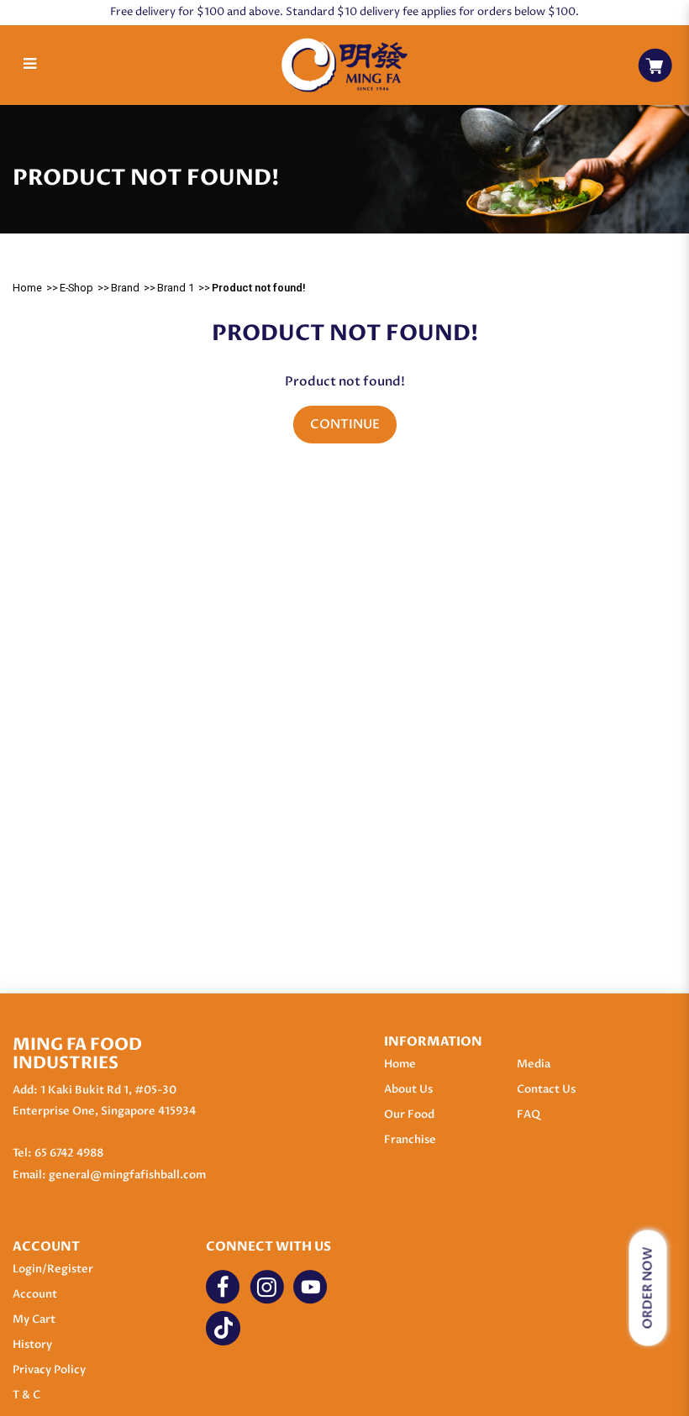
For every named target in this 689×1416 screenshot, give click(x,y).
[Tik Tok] (223, 1328)
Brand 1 (175, 287)
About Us (408, 1089)
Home (27, 287)
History (32, 1344)
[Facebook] (223, 1287)
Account (35, 1294)
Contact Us (546, 1089)
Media (533, 1064)
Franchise (410, 1139)
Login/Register (53, 1269)
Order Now (648, 1288)
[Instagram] (267, 1287)
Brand (125, 287)
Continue (345, 425)
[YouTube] (310, 1287)
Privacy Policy (49, 1369)
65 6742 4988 (68, 1153)
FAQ (528, 1114)
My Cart (34, 1319)
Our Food (409, 1114)
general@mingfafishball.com (127, 1175)
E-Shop (76, 287)
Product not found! (259, 287)
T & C (26, 1395)
